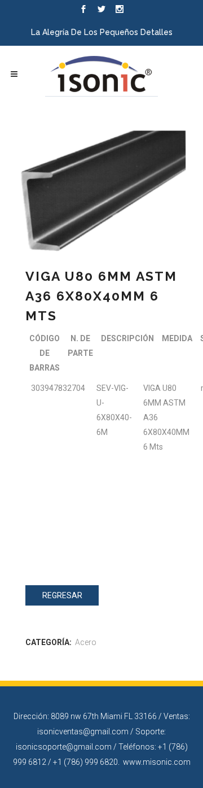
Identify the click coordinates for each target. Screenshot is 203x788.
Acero (85, 642)
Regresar (62, 595)
